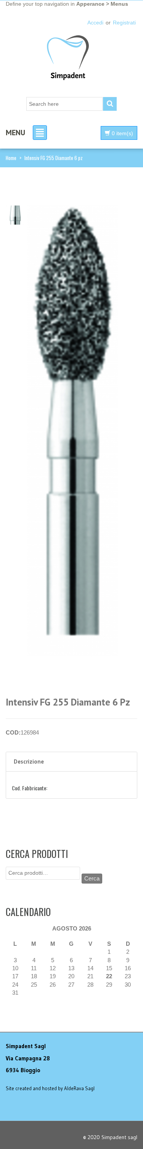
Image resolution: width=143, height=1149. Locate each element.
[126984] (15, 214)
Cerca (92, 878)
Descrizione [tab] (29, 761)
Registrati (124, 22)
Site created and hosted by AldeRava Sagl (50, 1088)
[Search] (110, 104)
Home (11, 158)
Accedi (95, 22)
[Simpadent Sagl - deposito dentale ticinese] (67, 59)
